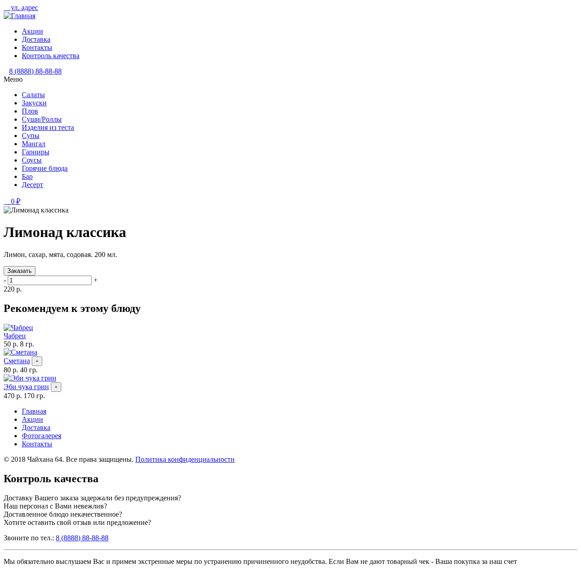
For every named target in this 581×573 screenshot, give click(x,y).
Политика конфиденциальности (185, 459)
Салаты (33, 95)
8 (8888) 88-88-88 (35, 71)
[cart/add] (37, 361)
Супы (30, 135)
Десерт (32, 184)
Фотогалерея (41, 436)
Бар (27, 176)
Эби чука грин (26, 386)
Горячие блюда (45, 168)
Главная (34, 411)
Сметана (17, 361)
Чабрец (15, 336)
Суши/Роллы (42, 119)
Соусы (32, 160)
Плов (30, 111)
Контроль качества (50, 55)
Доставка (36, 39)
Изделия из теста (48, 127)
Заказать (19, 270)
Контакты (37, 47)
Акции (32, 31)
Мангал (33, 144)
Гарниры (35, 152)
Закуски (34, 103)
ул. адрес (23, 7)
